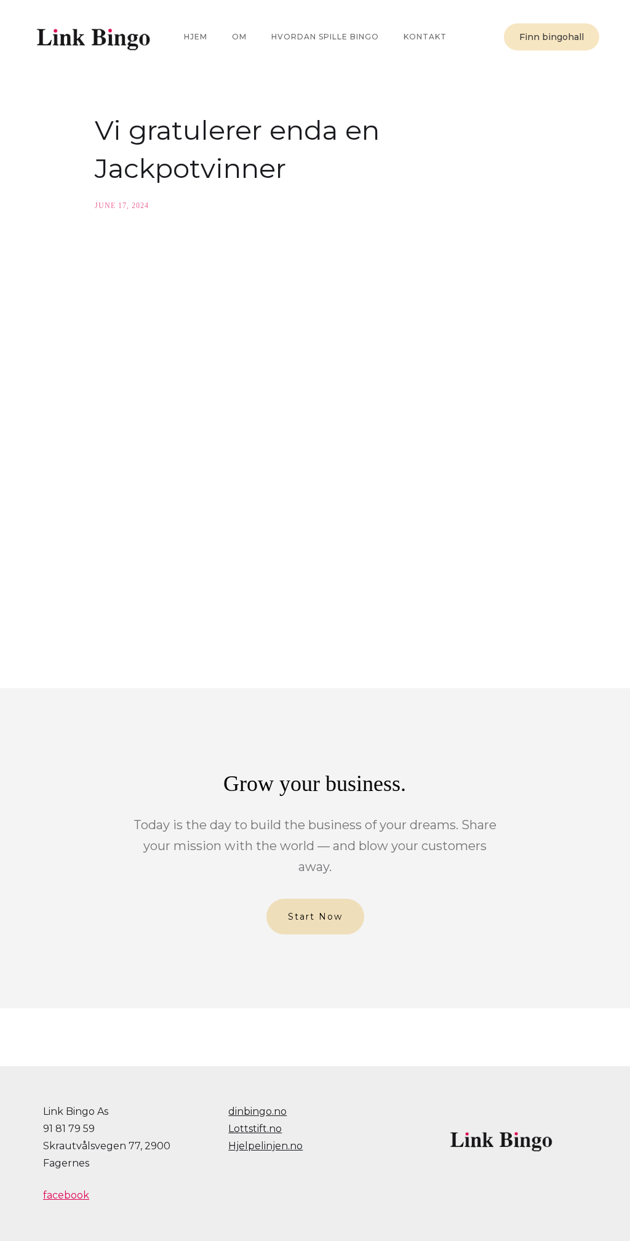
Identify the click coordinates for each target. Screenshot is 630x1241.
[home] (92, 36)
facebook (66, 1195)
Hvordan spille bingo (325, 36)
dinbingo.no (257, 1111)
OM (239, 36)
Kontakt (425, 36)
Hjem (195, 36)
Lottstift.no (255, 1129)
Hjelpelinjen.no (265, 1146)
